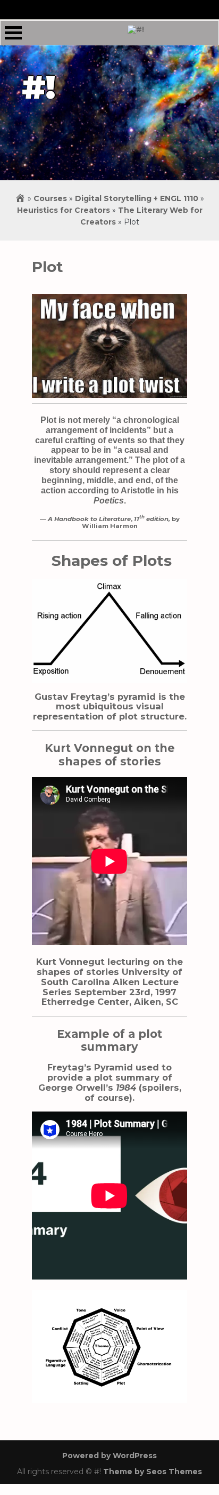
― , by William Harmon (110, 522)
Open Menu (13, 33)
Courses (50, 198)
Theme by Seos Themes (152, 1471)
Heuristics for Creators (63, 210)
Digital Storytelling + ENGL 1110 (136, 198)
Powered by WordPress (109, 1455)
